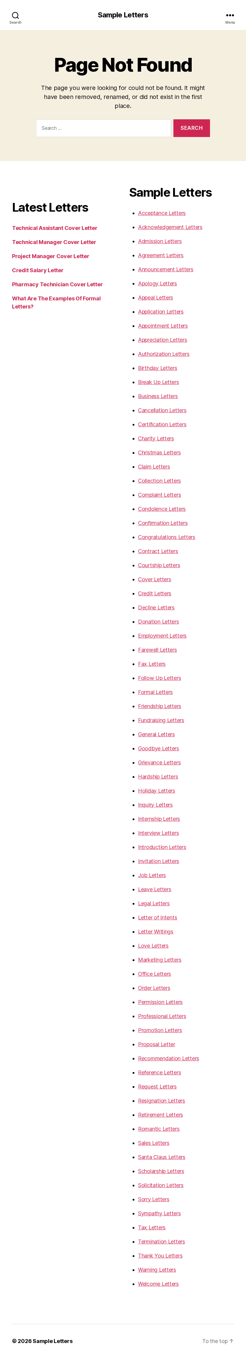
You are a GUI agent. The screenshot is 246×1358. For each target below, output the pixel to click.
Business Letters (158, 396)
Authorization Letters (163, 354)
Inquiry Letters (155, 805)
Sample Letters (123, 15)
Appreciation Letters (162, 340)
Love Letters (153, 946)
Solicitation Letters (161, 1185)
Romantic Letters (159, 1129)
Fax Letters (152, 664)
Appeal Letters (155, 297)
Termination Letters (161, 1241)
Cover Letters (154, 579)
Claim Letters (154, 466)
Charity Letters (156, 438)
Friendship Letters (159, 706)
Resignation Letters (161, 1100)
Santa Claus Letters (161, 1157)
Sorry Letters (154, 1199)
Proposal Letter (156, 1044)
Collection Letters (159, 481)
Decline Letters (156, 607)
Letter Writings (155, 931)
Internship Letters (159, 819)
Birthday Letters (157, 368)
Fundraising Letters (161, 720)
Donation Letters (158, 621)
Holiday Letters (156, 791)
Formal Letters (155, 692)
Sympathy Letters (159, 1213)
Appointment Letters (163, 326)
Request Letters (157, 1086)
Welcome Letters (158, 1284)
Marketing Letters (159, 960)
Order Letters (154, 988)
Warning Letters (157, 1270)
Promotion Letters (160, 1030)
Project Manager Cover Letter (50, 256)
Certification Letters (162, 424)
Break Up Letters (158, 382)
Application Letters (161, 311)
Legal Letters (154, 903)
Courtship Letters (159, 565)
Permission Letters (160, 1002)
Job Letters (152, 875)
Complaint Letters (159, 495)
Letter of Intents (157, 917)
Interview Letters (158, 833)
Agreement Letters (160, 255)
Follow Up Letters (159, 678)
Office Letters (154, 974)
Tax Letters (152, 1227)
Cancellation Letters (162, 410)
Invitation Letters (158, 861)
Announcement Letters (166, 269)
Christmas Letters (159, 452)
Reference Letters (159, 1072)
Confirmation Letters (163, 523)
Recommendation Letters (168, 1058)
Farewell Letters (157, 650)
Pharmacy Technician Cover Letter (57, 284)
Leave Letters (154, 889)
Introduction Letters (162, 847)
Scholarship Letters (161, 1171)
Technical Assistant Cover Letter (54, 228)
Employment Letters (162, 636)
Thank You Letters (160, 1255)
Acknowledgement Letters (170, 227)
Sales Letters (154, 1143)
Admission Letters (160, 241)
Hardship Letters (158, 776)
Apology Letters (157, 283)
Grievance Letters (159, 762)
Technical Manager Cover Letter (54, 242)
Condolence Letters (162, 509)
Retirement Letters (160, 1115)
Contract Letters (158, 551)
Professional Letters (162, 1016)
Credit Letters (154, 593)
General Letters (156, 734)
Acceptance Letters (162, 213)
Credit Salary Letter (38, 270)
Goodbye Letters (158, 748)
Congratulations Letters (166, 537)
